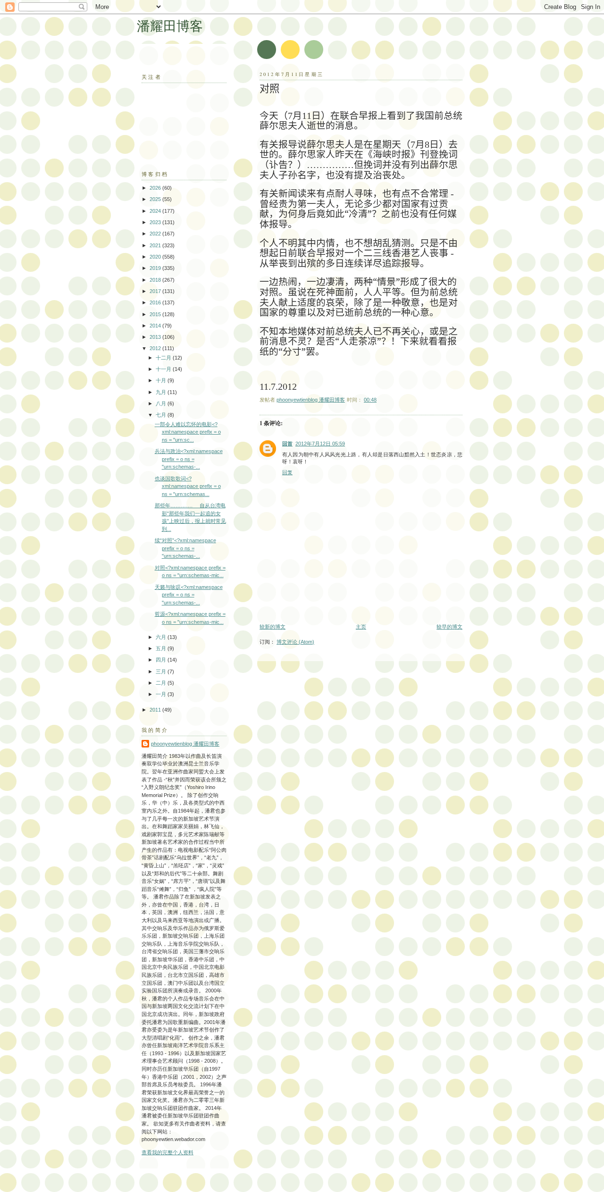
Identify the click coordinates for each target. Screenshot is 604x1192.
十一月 (164, 369)
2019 (156, 268)
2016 (156, 302)
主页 (361, 627)
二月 (162, 683)
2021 (156, 245)
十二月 (164, 358)
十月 (162, 380)
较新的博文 (272, 627)
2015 (156, 314)
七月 (162, 415)
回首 (287, 443)
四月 (162, 660)
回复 (287, 472)
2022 (156, 233)
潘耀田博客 (170, 25)
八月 (162, 403)
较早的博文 (449, 627)
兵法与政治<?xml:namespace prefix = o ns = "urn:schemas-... (189, 459)
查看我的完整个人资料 (167, 1152)
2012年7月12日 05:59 (320, 443)
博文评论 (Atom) (295, 642)
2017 (156, 291)
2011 (156, 710)
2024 (156, 211)
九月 (162, 392)
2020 (156, 257)
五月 (162, 648)
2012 (156, 348)
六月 (162, 637)
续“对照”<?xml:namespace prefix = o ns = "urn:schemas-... (185, 548)
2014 (156, 325)
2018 (156, 280)
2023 (156, 222)
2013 (156, 337)
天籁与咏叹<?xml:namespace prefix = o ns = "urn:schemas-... (189, 594)
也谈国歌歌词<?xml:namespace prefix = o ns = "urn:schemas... (188, 486)
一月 (162, 694)
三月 (162, 671)
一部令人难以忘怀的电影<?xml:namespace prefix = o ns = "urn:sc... (188, 432)
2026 (156, 188)
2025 (156, 199)
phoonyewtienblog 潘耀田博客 (185, 744)
